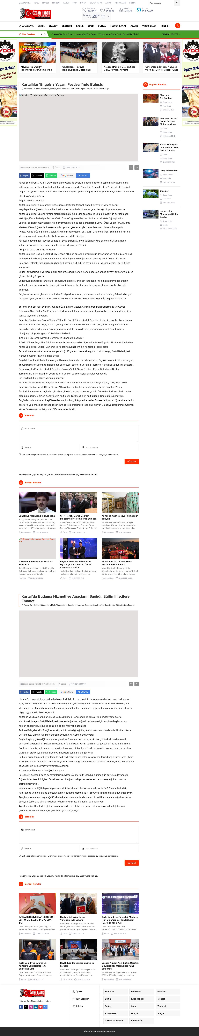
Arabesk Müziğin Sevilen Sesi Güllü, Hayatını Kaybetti (119, 68)
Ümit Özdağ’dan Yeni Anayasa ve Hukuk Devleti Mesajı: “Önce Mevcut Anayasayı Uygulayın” (161, 69)
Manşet (53, 89)
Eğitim (36, 605)
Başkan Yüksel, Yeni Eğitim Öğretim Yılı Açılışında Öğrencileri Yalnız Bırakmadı (120, 966)
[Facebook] (21, 1007)
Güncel (37, 89)
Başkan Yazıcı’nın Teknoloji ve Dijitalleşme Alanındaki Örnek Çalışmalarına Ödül (75, 564)
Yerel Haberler (62, 89)
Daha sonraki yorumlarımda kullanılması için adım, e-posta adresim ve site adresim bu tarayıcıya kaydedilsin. (70, 454)
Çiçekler (164, 191)
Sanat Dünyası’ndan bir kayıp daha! (37, 515)
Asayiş (165, 225)
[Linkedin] (36, 1007)
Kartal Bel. (45, 89)
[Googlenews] (45, 1007)
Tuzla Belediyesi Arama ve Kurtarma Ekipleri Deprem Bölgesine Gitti (32, 966)
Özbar (57, 167)
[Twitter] (26, 1007)
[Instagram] (31, 1007)
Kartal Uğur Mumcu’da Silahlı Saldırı (169, 214)
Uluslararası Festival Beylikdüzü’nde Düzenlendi (76, 68)
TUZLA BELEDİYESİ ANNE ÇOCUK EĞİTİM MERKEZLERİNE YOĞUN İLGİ (36, 920)
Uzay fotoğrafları (169, 170)
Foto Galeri (167, 106)
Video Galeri (167, 132)
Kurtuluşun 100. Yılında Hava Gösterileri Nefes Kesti (117, 563)
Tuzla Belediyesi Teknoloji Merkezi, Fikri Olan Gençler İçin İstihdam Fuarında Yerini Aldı (120, 920)
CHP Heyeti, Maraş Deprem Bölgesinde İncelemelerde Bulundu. (78, 517)
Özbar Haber (26, 532)
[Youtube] (40, 1007)
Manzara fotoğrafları (166, 97)
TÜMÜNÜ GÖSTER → (171, 34)
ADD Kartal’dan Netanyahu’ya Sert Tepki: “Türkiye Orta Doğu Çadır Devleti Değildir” (95, 34)
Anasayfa (28, 89)
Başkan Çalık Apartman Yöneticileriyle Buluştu (72, 918)
